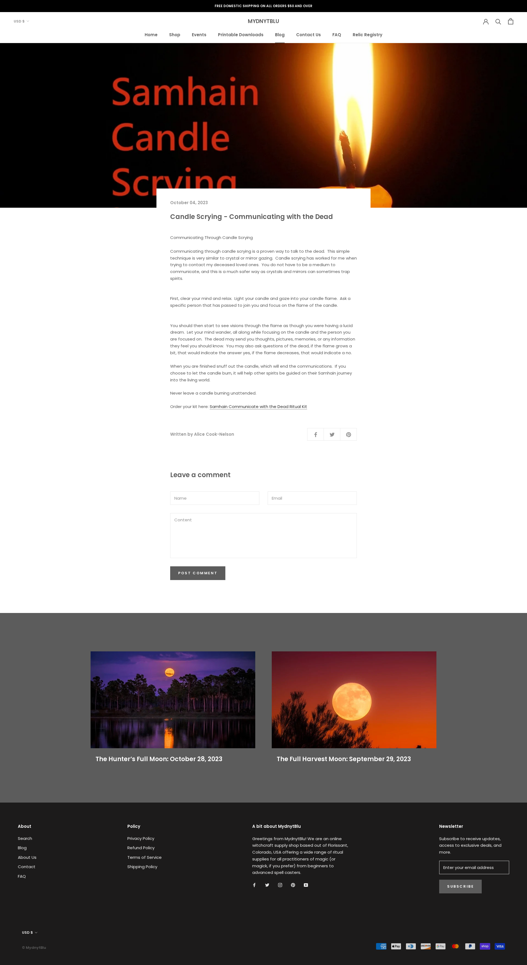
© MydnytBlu (34, 947)
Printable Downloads (241, 34)
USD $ (19, 21)
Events (199, 34)
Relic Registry (367, 34)
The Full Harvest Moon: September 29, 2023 (344, 759)
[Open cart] (510, 21)
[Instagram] (280, 885)
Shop (174, 34)
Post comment (197, 573)
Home (151, 34)
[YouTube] (306, 885)
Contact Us (308, 34)
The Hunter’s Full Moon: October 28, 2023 (159, 759)
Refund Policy (141, 848)
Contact (26, 867)
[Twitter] (267, 885)
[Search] (498, 21)
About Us (27, 857)
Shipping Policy (142, 867)
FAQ (336, 34)
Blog (280, 34)
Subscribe (460, 886)
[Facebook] (254, 885)
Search (25, 838)
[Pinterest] (293, 885)
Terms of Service (144, 857)
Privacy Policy (140, 838)
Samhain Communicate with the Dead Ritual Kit (258, 406)
